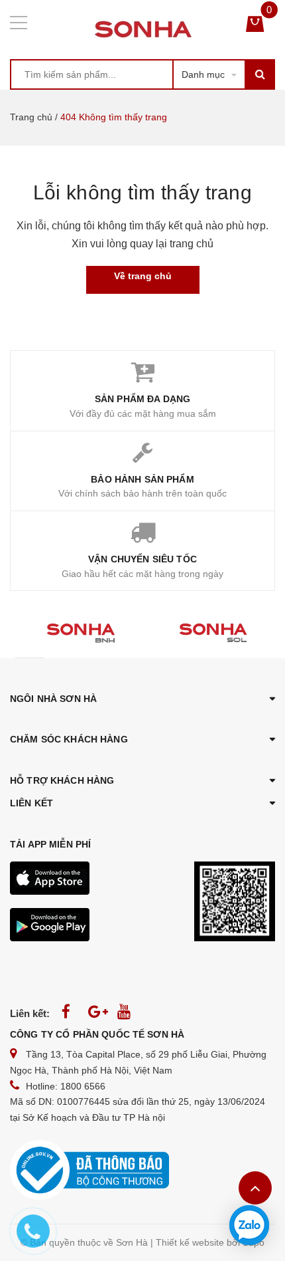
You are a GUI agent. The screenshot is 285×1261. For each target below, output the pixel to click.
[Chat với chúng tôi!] (249, 1225)
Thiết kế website (190, 1242)
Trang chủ (31, 117)
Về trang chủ (143, 276)
